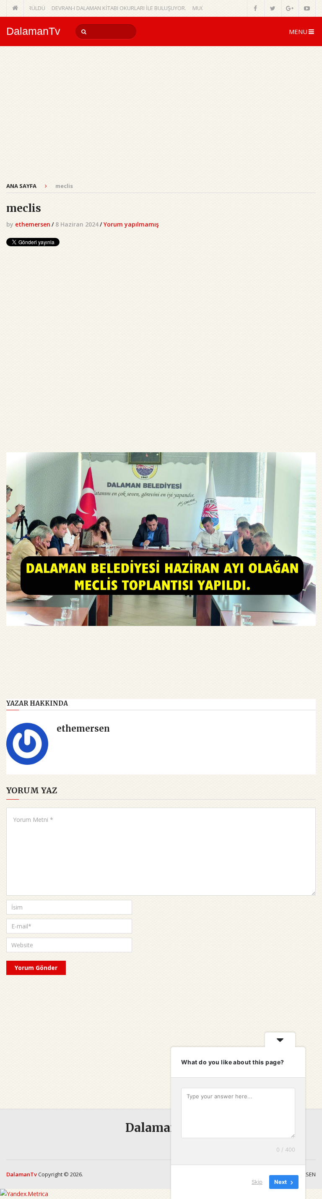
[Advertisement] (160, 118)
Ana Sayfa (21, 186)
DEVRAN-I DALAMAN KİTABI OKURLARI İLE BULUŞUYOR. (104, 8)
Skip (257, 1181)
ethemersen (32, 224)
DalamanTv (33, 31)
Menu (298, 31)
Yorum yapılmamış (131, 224)
